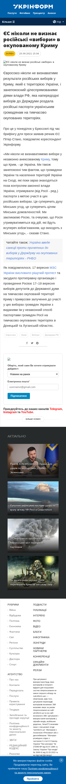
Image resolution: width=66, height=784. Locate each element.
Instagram (10, 412)
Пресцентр (39, 13)
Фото (36, 621)
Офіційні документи (40, 663)
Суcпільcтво (16, 648)
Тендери (14, 709)
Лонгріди (39, 642)
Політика (14, 620)
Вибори (35, 335)
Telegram (56, 408)
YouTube (27, 412)
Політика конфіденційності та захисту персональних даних (19, 729)
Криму (45, 159)
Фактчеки (14, 631)
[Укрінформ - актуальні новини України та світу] (33, 6)
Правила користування (17, 703)
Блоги (37, 631)
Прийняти (33, 778)
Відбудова (15, 615)
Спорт (12, 664)
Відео (36, 626)
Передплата (16, 690)
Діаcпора (14, 659)
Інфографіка (41, 637)
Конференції (41, 656)
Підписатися (19, 395)
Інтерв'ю (39, 615)
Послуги (12, 13)
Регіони (13, 642)
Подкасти (39, 604)
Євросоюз (11, 335)
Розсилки (14, 753)
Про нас (14, 679)
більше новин (33, 419)
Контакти (14, 685)
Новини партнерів (40, 649)
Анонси (52, 13)
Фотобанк (25, 13)
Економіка (15, 626)
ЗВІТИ (12, 740)
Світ (11, 637)
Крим (23, 335)
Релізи (37, 670)
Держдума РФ (52, 335)
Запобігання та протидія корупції (19, 716)
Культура (14, 653)
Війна (12, 609)
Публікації (39, 610)
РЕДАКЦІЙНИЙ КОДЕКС (18, 747)
